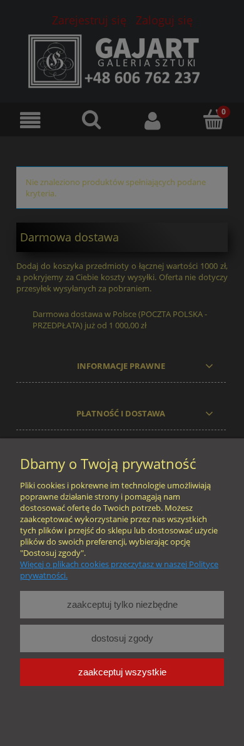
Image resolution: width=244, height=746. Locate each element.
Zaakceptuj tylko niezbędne (122, 604)
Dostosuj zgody (122, 638)
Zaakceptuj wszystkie (122, 672)
